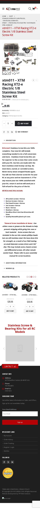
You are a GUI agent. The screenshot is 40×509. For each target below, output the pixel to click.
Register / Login (9, 447)
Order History (8, 440)
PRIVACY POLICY (25, 489)
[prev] (33, 80)
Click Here (8, 391)
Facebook (4, 132)
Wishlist (6, 451)
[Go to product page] (10, 286)
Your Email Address (10, 409)
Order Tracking (9, 443)
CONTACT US (10, 366)
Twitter (8, 132)
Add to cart (25, 123)
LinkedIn (12, 132)
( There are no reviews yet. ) (20, 100)
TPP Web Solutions (24, 494)
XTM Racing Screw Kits (15, 116)
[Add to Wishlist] (15, 286)
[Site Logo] (13, 9)
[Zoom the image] (20, 337)
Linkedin (12, 462)
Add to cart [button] (10, 311)
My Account (8, 436)
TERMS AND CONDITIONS (10, 489)
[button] (3, 9)
